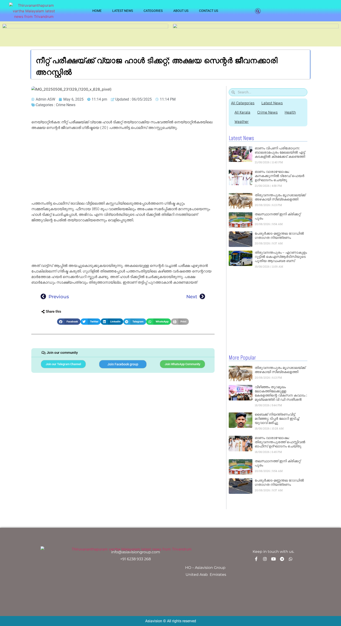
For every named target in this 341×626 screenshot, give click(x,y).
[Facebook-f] (256, 559)
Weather (242, 121)
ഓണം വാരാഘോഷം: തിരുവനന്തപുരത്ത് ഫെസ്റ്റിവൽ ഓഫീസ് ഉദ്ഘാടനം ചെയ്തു (280, 442)
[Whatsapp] (291, 559)
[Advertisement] (123, 166)
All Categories (242, 103)
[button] (258, 11)
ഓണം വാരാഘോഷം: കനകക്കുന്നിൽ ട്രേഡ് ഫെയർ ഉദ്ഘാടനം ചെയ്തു (279, 175)
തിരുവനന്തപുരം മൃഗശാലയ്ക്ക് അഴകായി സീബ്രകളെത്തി (280, 197)
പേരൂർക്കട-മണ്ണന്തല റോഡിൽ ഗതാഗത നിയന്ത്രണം (279, 235)
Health (290, 112)
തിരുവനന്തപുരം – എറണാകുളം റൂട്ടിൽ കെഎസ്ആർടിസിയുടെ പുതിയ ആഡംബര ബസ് (281, 256)
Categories (153, 11)
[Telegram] (282, 559)
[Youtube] (273, 559)
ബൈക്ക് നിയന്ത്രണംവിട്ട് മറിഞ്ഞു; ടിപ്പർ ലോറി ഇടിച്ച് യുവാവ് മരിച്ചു (277, 418)
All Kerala (242, 112)
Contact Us (208, 11)
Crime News (65, 105)
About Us (180, 11)
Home (97, 11)
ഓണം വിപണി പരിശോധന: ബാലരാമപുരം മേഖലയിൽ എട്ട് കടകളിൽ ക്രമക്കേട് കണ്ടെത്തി (280, 152)
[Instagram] (265, 559)
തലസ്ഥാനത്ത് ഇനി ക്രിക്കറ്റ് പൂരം (278, 216)
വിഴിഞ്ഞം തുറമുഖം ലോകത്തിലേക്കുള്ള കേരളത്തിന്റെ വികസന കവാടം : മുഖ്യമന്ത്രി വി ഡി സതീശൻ (281, 393)
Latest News (122, 11)
